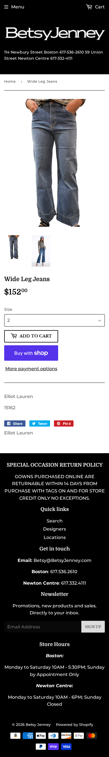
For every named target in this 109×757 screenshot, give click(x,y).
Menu (17, 7)
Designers (54, 529)
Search (55, 521)
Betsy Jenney (38, 724)
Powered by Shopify (74, 724)
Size (8, 309)
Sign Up (93, 627)
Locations (55, 537)
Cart (99, 7)
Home (10, 81)
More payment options (31, 368)
